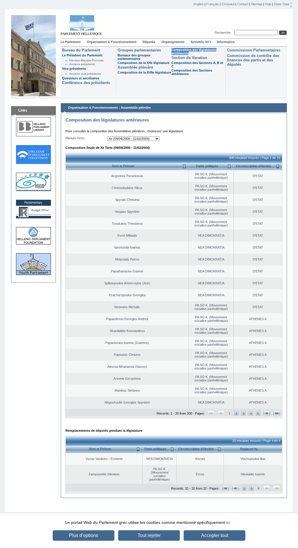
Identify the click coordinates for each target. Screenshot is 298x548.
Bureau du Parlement (81, 50)
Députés (149, 42)
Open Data (281, 4)
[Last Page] (276, 413)
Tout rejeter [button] (149, 535)
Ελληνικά (228, 4)
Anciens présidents (82, 64)
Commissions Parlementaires (253, 50)
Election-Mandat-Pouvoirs (86, 60)
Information (226, 42)
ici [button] (228, 522)
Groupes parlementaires (139, 50)
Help (268, 4)
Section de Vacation (189, 58)
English (199, 4)
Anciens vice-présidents (85, 73)
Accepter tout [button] (214, 535)
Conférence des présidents (86, 83)
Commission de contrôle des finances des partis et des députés (253, 60)
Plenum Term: (75, 138)
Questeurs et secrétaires (80, 78)
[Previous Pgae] (235, 488)
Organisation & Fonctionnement (111, 42)
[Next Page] (266, 413)
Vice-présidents (74, 68)
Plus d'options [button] (83, 535)
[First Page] (225, 488)
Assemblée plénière (135, 67)
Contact (242, 4)
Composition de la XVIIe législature (144, 72)
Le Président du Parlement (82, 55)
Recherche (223, 32)
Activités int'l (201, 42)
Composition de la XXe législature (143, 63)
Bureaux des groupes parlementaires (134, 56)
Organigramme (173, 42)
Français (212, 4)
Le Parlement (71, 42)
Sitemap (256, 4)
